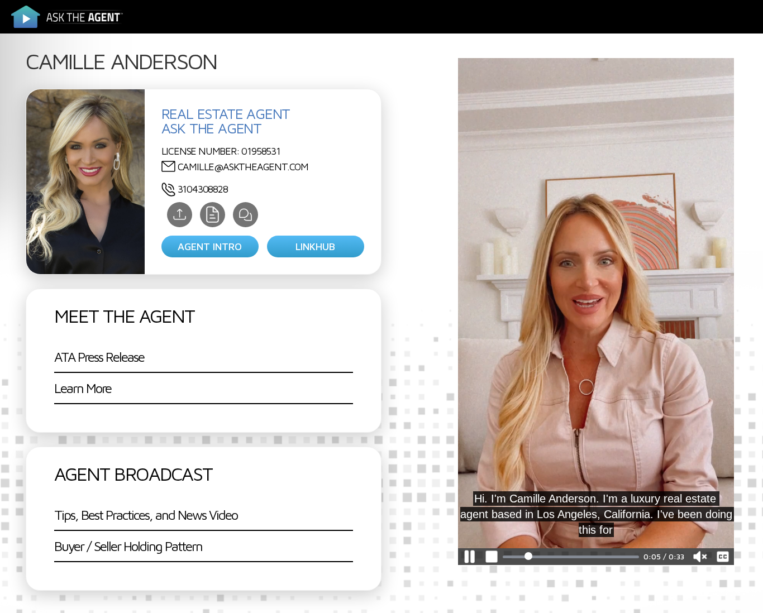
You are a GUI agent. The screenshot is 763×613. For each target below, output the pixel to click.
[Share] (179, 214)
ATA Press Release (99, 357)
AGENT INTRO (210, 246)
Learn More (82, 388)
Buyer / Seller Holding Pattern (128, 546)
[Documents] (212, 214)
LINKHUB (315, 246)
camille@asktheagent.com (243, 167)
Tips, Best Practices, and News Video (145, 515)
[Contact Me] (245, 214)
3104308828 (203, 189)
